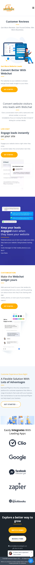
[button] (33, 8)
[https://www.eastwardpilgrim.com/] (9, 8)
